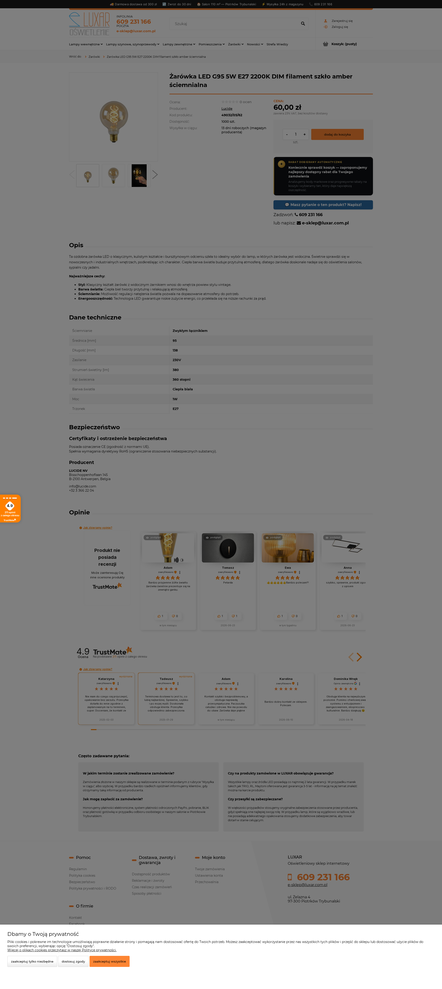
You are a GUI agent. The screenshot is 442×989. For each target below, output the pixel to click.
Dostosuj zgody (73, 961)
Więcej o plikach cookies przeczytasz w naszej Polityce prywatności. (61, 950)
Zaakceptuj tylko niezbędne (32, 961)
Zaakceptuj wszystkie (109, 961)
